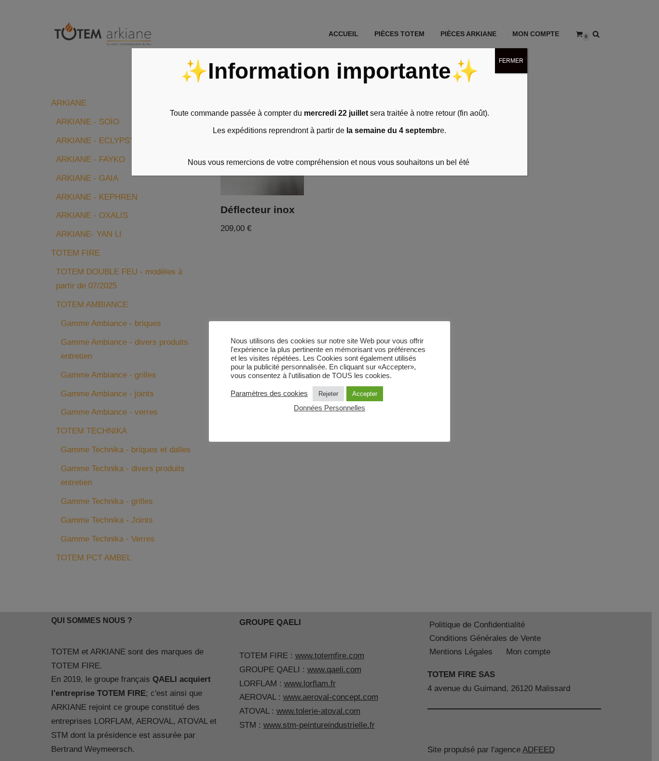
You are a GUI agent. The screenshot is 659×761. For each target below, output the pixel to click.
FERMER (511, 60)
